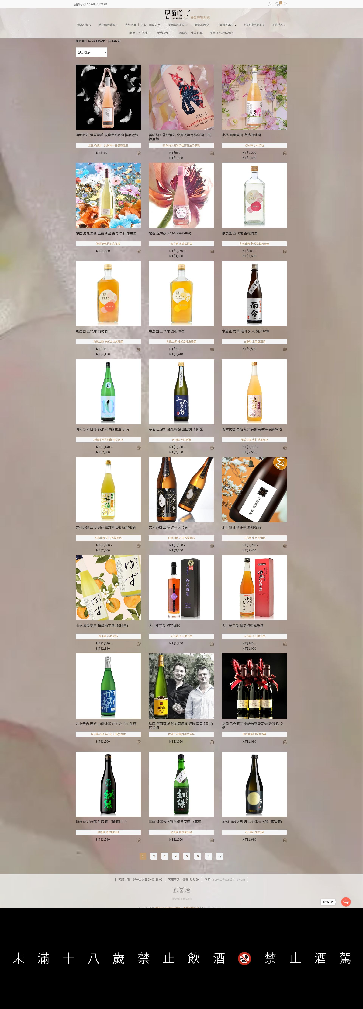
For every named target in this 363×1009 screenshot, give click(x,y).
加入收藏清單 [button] (139, 153)
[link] (277, 4)
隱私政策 (187, 898)
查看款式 (212, 153)
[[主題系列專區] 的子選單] (236, 25)
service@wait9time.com (229, 879)
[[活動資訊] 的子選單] (170, 33)
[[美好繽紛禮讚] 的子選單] (117, 25)
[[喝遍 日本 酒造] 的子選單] (149, 33)
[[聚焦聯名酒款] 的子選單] (186, 25)
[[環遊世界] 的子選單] (285, 25)
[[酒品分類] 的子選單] (90, 25)
